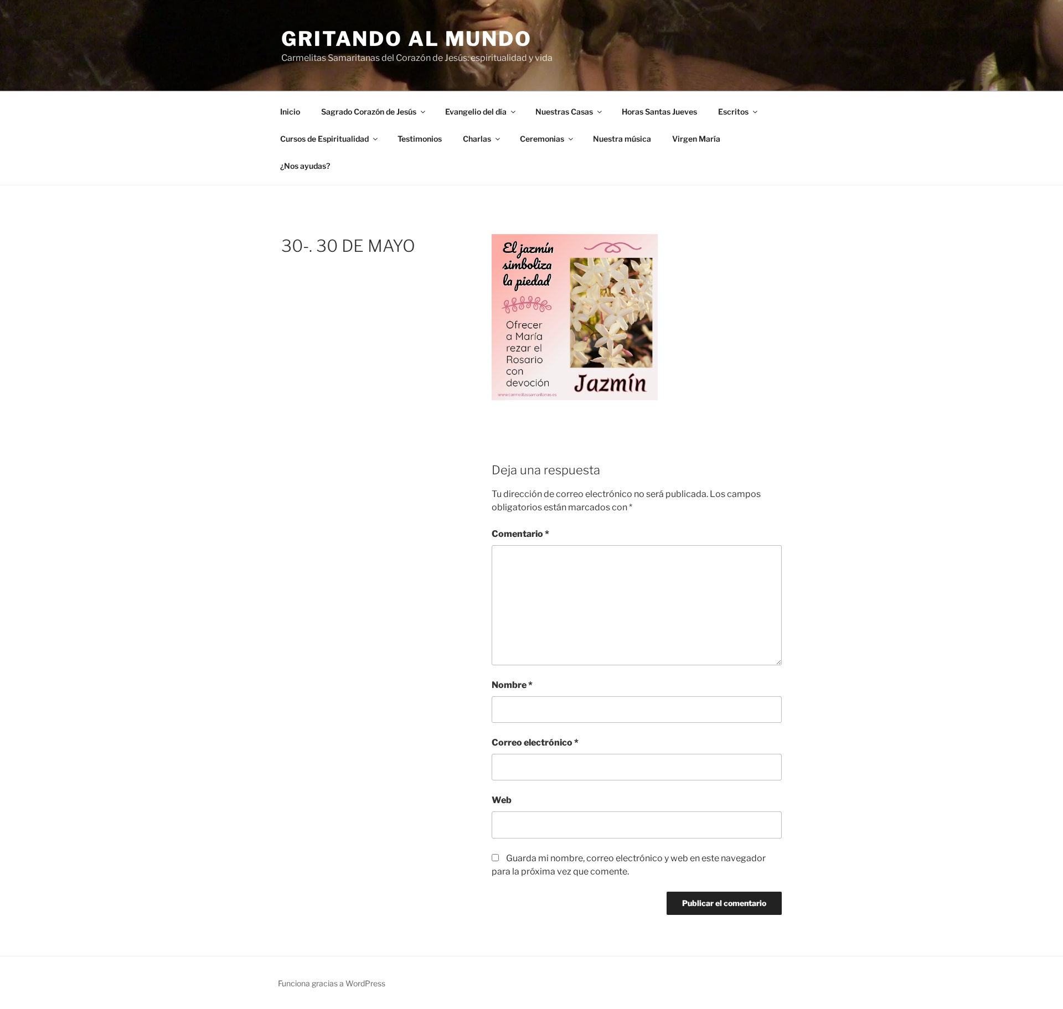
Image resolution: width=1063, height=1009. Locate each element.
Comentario (520, 534)
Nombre (512, 685)
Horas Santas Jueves (659, 111)
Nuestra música (622, 138)
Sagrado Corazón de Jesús (368, 111)
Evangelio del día (476, 111)
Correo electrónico (535, 742)
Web (502, 800)
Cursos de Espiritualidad (324, 138)
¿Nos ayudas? (305, 165)
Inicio (290, 111)
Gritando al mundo (406, 39)
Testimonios (420, 138)
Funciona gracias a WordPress (331, 983)
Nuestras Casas (564, 111)
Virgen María (696, 138)
